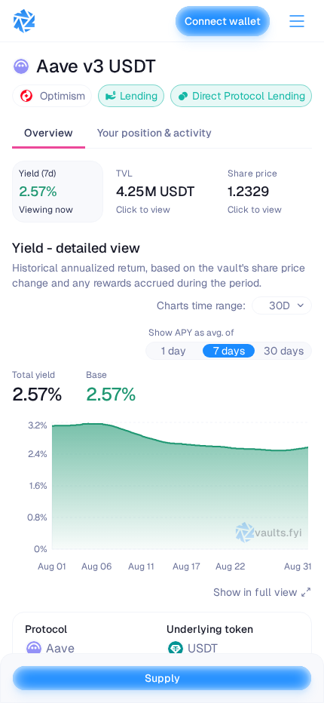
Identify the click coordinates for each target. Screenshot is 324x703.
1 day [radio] (173, 351)
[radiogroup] (228, 351)
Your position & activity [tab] (154, 133)
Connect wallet (223, 21)
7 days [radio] (229, 351)
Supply (162, 678)
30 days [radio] (284, 351)
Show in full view (255, 592)
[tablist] (162, 134)
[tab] (57, 192)
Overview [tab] (48, 133)
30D (279, 305)
